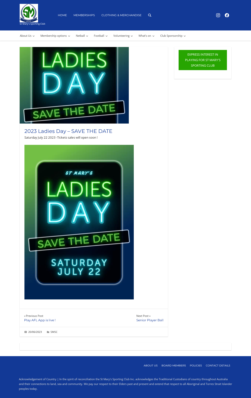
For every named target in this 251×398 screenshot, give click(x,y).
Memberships (84, 15)
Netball (80, 35)
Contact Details (218, 365)
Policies (196, 365)
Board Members (174, 365)
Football (99, 35)
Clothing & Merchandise (121, 15)
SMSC (54, 332)
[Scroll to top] (242, 389)
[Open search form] (150, 15)
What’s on (145, 35)
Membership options (53, 35)
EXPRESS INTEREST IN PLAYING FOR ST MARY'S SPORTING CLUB (202, 60)
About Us (25, 35)
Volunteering (121, 35)
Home (62, 15)
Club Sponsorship (171, 35)
